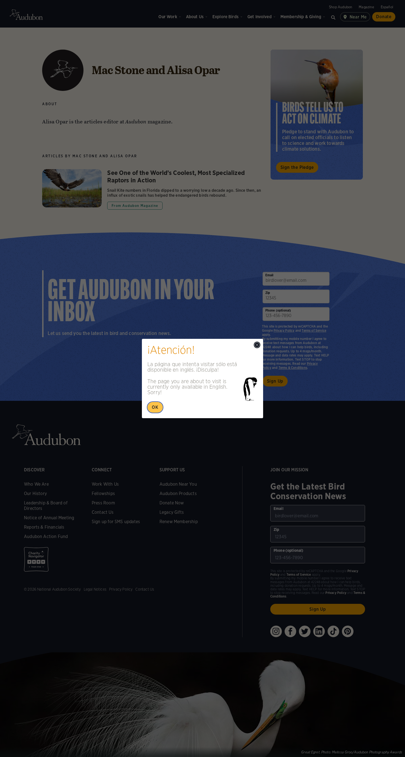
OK (155, 407)
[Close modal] (257, 345)
